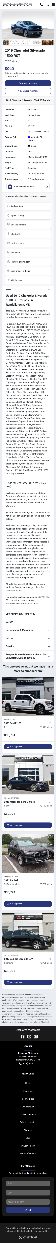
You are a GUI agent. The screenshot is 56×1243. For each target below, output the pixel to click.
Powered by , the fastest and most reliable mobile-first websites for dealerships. (28, 1230)
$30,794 (9, 813)
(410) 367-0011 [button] (30, 1063)
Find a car (28, 1091)
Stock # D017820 (11, 877)
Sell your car (28, 1099)
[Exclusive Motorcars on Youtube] (28, 1036)
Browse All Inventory (28, 83)
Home (28, 1083)
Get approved (16, 746)
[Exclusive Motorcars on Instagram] (34, 1036)
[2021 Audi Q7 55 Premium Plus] (28, 853)
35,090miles (46, 727)
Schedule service (28, 1122)
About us (28, 1130)
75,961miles (46, 963)
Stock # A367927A (11, 798)
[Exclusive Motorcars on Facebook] (21, 1036)
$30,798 (9, 971)
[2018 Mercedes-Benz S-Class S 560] (28, 774)
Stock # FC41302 (11, 720)
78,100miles (46, 806)
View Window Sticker (23, 186)
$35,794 (9, 735)
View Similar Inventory (28, 91)
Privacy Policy (28, 1146)
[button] (42, 4)
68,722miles (46, 884)
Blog (28, 1138)
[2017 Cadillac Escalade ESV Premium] (28, 932)
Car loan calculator (28, 1114)
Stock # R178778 (11, 955)
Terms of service (28, 1153)
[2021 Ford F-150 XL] (28, 696)
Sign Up (28, 1210)
